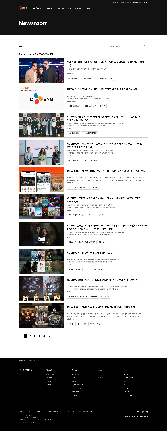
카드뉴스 (102, 106)
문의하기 (21, 411)
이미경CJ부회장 (86, 79)
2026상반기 (72, 188)
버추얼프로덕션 (85, 188)
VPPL (95, 188)
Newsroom (29, 360)
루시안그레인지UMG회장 (103, 79)
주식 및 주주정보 (129, 388)
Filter (38, 360)
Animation (75, 392)
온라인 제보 (28, 411)
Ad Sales (75, 395)
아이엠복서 (105, 297)
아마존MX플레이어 (74, 269)
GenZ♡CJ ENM (26, 370)
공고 (125, 385)
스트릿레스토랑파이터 (97, 324)
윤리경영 (100, 378)
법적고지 (44, 411)
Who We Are (50, 374)
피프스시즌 (72, 242)
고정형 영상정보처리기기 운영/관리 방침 (59, 411)
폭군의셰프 (92, 215)
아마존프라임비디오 (75, 160)
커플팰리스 (94, 297)
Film (73, 378)
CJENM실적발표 (90, 106)
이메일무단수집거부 (76, 411)
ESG (99, 374)
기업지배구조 (128, 395)
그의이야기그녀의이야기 (87, 242)
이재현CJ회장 (73, 79)
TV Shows (75, 374)
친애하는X (102, 215)
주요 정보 (127, 374)
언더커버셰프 (82, 324)
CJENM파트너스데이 (90, 133)
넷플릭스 (101, 242)
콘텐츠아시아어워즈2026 (76, 215)
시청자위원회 (36, 411)
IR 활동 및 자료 (128, 378)
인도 (86, 160)
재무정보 (126, 392)
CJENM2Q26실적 (74, 106)
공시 (125, 381)
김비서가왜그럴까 (98, 269)
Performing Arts (77, 388)
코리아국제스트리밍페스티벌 (78, 297)
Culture (48, 381)
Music (74, 381)
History (48, 385)
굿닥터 (87, 269)
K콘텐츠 (94, 160)
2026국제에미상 (73, 133)
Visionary (49, 378)
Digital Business (77, 385)
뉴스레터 (71, 324)
